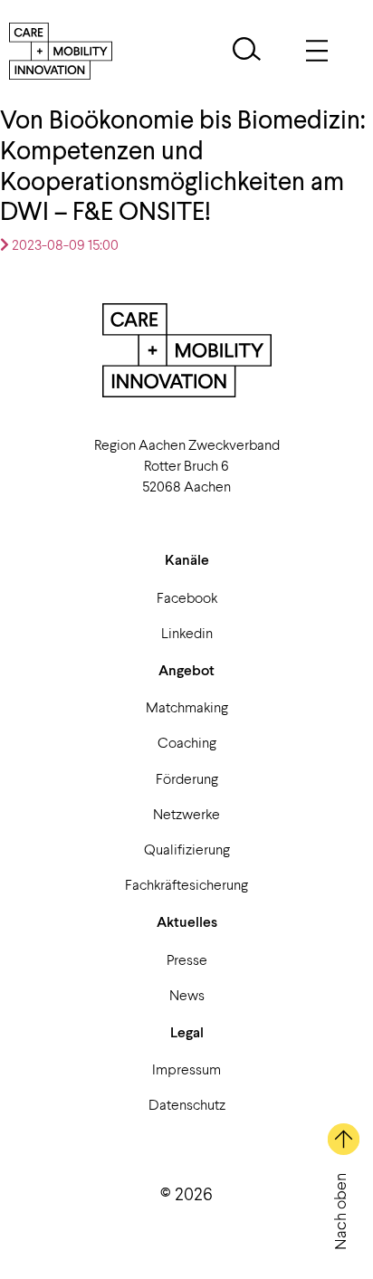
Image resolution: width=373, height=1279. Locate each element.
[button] (247, 51)
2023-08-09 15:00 (64, 244)
